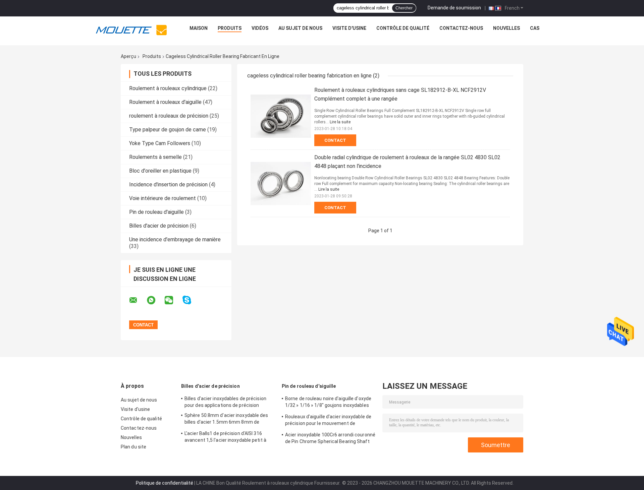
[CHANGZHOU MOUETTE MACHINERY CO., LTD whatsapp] (155, 300)
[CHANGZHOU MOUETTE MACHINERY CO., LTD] (131, 30)
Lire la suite (340, 122)
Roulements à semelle (155, 157)
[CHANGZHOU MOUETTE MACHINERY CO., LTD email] (137, 300)
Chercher (404, 8)
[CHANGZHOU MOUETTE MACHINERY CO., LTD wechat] (173, 300)
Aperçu (128, 56)
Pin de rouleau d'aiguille (156, 212)
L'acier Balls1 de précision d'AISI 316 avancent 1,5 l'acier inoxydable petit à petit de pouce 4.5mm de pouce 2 (225, 438)
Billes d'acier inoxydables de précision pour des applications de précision (225, 402)
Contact (335, 140)
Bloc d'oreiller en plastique (160, 171)
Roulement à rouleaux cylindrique (168, 88)
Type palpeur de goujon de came (167, 129)
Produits (229, 28)
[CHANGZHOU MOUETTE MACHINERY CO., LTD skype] (191, 300)
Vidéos (260, 28)
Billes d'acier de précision (159, 226)
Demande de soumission (454, 7)
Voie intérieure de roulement (162, 198)
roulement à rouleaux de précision (168, 116)
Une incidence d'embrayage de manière (175, 239)
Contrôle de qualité (402, 28)
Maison (199, 28)
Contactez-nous (461, 28)
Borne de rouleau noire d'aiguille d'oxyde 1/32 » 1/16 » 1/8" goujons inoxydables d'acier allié (328, 403)
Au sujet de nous (300, 28)
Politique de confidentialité (164, 483)
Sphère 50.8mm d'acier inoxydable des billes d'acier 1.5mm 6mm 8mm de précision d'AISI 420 (226, 420)
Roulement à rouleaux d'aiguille (165, 102)
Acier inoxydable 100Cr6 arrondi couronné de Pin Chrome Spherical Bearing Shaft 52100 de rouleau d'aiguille (330, 439)
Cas (534, 28)
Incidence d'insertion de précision (168, 184)
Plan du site (133, 446)
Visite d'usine (349, 28)
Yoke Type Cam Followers (159, 143)
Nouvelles (506, 28)
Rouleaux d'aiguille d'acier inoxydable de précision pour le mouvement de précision (328, 421)
